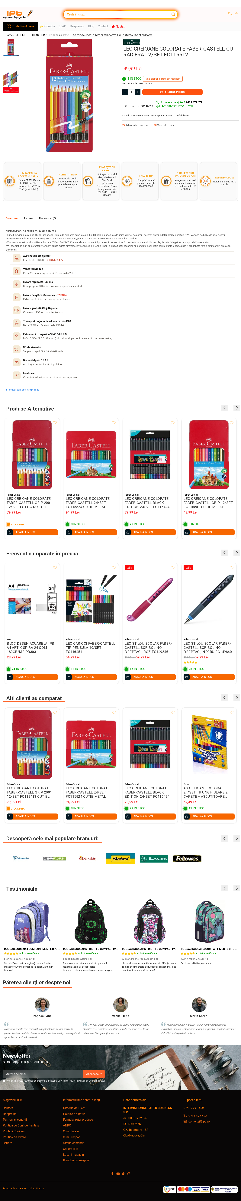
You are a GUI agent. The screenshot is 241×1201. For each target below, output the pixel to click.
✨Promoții (47, 26)
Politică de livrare (14, 1137)
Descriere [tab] (12, 218)
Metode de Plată (74, 1108)
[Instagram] (128, 1174)
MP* (9, 639)
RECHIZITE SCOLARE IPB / (31, 35)
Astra (186, 784)
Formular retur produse (78, 1119)
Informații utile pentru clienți (81, 1100)
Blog (91, 26)
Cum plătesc (71, 1131)
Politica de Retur (74, 1114)
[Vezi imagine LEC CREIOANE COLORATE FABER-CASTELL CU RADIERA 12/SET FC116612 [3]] (11, 90)
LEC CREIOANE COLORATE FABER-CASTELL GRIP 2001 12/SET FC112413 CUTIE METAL (29, 503)
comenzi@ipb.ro (199, 1121)
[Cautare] (173, 14)
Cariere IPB (70, 1149)
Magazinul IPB (12, 1100)
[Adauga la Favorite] (55, 423)
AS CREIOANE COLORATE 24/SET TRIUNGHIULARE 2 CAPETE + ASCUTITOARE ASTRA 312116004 (205, 792)
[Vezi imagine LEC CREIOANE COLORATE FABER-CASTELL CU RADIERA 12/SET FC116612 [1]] (11, 55)
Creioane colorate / (59, 35)
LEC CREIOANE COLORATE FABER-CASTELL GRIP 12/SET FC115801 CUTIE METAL (208, 503)
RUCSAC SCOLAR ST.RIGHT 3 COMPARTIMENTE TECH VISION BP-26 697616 (110, 948)
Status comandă (73, 1143)
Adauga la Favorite (136, 125)
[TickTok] (123, 1174)
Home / (10, 35)
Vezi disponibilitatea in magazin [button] (163, 78)
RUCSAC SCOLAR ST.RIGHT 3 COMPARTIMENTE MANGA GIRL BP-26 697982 (169, 948)
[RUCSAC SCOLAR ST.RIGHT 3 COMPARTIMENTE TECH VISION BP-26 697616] (91, 921)
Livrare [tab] (28, 218)
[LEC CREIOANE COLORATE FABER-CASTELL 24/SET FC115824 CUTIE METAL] (91, 454)
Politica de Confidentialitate (91, 1081)
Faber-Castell (14, 494)
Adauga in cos (174, 92)
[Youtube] (117, 1174)
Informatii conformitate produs (22, 389)
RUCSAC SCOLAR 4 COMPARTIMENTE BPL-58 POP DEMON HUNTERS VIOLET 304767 (57, 948)
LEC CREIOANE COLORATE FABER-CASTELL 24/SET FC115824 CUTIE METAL (88, 503)
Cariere (7, 1143)
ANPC (67, 1125)
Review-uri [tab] (47, 218)
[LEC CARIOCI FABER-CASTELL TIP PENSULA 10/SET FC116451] (91, 599)
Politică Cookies (14, 1131)
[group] (69, 95)
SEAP (62, 26)
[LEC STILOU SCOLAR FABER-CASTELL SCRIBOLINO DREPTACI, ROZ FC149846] (150, 599)
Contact (103, 26)
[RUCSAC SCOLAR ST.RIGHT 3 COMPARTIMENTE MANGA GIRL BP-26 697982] (150, 921)
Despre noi (77, 26)
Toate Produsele (23, 26)
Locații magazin (73, 1154)
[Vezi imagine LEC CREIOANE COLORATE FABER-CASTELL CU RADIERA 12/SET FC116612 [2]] (11, 79)
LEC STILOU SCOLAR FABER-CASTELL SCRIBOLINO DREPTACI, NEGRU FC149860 (208, 647)
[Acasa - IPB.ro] (21, 14)
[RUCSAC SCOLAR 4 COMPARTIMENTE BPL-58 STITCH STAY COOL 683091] (209, 921)
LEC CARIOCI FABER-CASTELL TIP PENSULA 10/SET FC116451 (90, 647)
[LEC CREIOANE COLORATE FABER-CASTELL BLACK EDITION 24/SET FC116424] (150, 454)
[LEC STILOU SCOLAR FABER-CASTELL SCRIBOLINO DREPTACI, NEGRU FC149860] (209, 599)
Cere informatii (165, 125)
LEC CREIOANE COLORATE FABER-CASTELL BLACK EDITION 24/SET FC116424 (147, 503)
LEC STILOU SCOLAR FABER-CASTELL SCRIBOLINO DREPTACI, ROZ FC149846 (148, 647)
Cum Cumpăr (71, 1137)
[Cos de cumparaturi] (236, 14)
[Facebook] (112, 1174)
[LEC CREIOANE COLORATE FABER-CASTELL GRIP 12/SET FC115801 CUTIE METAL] (209, 454)
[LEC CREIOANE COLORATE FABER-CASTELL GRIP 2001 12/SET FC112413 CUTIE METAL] (32, 454)
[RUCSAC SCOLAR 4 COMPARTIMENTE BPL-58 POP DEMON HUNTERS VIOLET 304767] (32, 921)
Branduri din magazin (76, 1160)
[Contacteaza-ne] (230, 14)
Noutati (120, 26)
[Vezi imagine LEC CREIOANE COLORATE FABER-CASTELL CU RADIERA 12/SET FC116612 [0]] (11, 47)
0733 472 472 (55, 260)
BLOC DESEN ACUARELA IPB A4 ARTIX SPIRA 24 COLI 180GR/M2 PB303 (30, 647)
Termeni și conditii (15, 1119)
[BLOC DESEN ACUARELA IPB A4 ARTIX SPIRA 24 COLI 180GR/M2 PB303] (32, 599)
